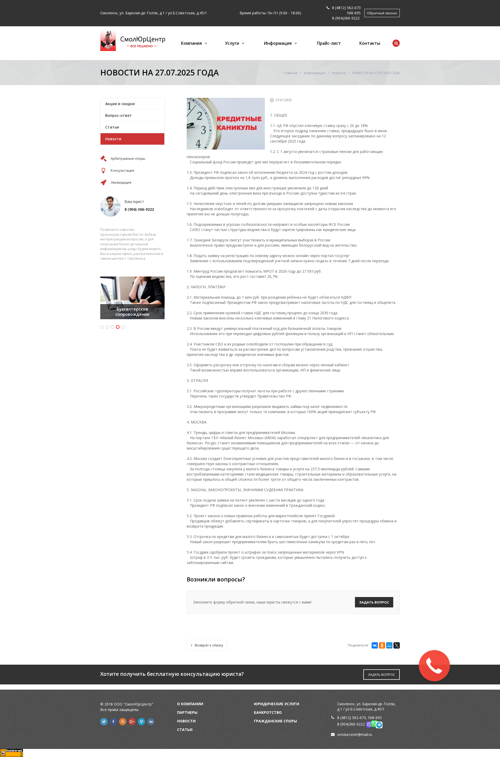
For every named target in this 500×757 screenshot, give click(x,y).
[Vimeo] (141, 721)
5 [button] (123, 327)
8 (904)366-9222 (346, 18)
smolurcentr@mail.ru (354, 734)
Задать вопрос (374, 602)
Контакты (369, 43)
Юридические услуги (276, 703)
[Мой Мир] (389, 645)
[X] (396, 645)
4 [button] (118, 327)
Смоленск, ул (111, 12)
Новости (339, 72)
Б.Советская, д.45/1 (190, 12)
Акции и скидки (120, 103)
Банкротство (268, 712)
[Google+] (132, 721)
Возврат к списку (209, 645)
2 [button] (107, 327)
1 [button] (102, 327)
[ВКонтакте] (375, 645)
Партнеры (187, 712)
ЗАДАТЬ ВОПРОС (381, 674)
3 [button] (112, 327)
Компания (191, 43)
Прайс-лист (329, 43)
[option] (132, 298)
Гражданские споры (275, 720)
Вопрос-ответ (118, 115)
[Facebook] (113, 721)
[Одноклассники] (382, 645)
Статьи (112, 127)
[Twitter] (104, 721)
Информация (278, 43)
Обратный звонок (382, 13)
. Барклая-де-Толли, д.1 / (145, 12)
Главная (290, 72)
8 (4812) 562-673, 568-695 (359, 717)
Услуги (232, 43)
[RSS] (122, 721)
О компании (190, 703)
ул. (170, 12)
